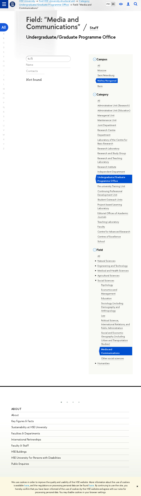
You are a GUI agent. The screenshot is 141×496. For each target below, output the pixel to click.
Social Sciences (105, 280)
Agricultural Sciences (108, 275)
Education (106, 298)
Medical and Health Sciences (113, 270)
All (3, 27)
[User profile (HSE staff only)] (128, 4)
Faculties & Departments (25, 433)
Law (103, 315)
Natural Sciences (106, 260)
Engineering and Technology (112, 265)
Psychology (107, 285)
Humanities (103, 363)
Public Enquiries (20, 463)
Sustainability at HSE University (29, 427)
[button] (61, 402)
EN (113, 4)
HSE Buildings (18, 451)
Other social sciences (112, 358)
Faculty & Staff (20, 445)
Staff (94, 27)
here (26, 485)
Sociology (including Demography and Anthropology (112, 307)
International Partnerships (26, 439)
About (16, 409)
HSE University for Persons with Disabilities (36, 457)
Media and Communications (110, 351)
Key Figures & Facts (22, 421)
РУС (108, 4)
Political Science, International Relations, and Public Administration (115, 324)
